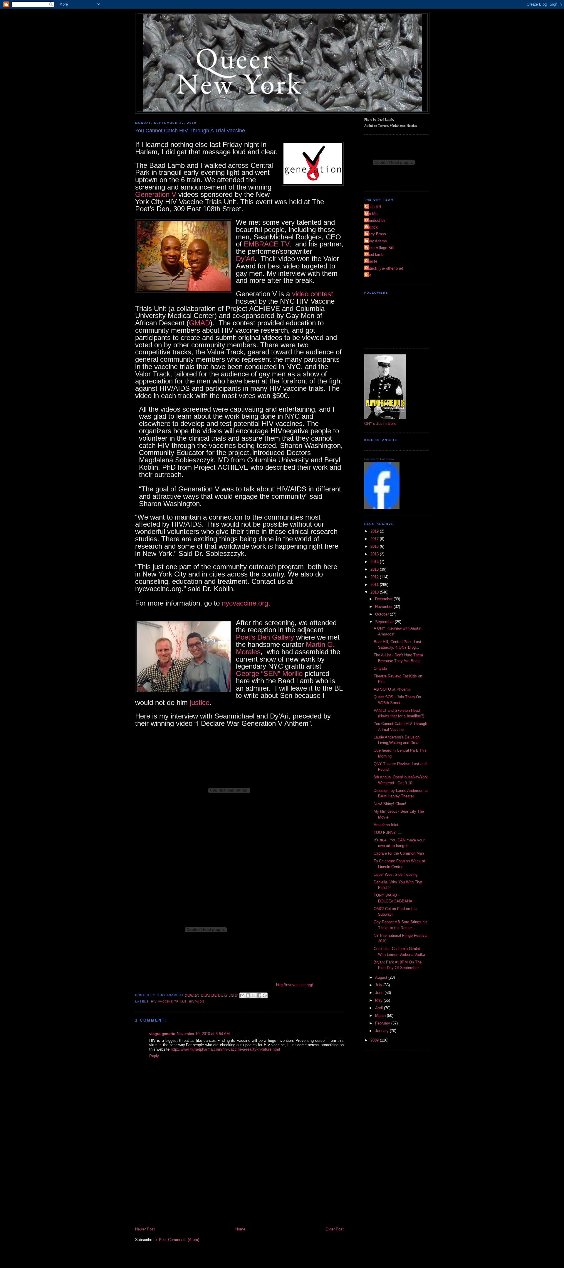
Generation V (155, 194)
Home (240, 1229)
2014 (375, 561)
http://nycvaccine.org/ (294, 985)
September (385, 622)
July (379, 985)
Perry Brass (376, 234)
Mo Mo (371, 214)
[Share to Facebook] (259, 995)
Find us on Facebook (379, 459)
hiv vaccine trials (169, 1001)
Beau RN (373, 206)
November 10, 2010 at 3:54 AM (203, 1034)
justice (199, 702)
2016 (375, 546)
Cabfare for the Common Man (399, 853)
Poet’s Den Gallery (265, 637)
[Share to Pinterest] (265, 995)
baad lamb (374, 254)
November (384, 606)
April (379, 1008)
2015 (375, 554)
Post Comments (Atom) (179, 1239)
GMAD (199, 323)
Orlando (380, 668)
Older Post (334, 1229)
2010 (375, 592)
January (382, 1031)
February (383, 1023)
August (381, 977)
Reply (154, 1056)
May (379, 1000)
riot (368, 275)
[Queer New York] (382, 507)
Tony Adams (376, 241)
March (381, 1015)
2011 (375, 584)
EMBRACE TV (266, 244)
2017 (375, 539)
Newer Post (145, 1229)
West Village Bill (380, 248)
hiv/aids (196, 1001)
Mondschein (376, 220)
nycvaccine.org (245, 603)
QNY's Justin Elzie (380, 423)
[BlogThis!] (248, 995)
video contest (312, 294)
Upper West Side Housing (395, 874)
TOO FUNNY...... (388, 832)
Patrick (372, 227)
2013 (375, 569)
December (384, 599)
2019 (375, 531)
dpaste (371, 261)
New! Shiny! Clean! (390, 804)
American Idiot (386, 825)
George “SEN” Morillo (269, 673)
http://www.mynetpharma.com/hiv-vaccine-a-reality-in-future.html (225, 1049)
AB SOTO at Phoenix (392, 689)
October (382, 614)
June (380, 992)
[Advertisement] (239, 1182)
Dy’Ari (245, 259)
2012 (375, 577)
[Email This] (242, 995)
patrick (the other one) (384, 268)
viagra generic (162, 1034)
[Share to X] (253, 995)
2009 (375, 1040)
